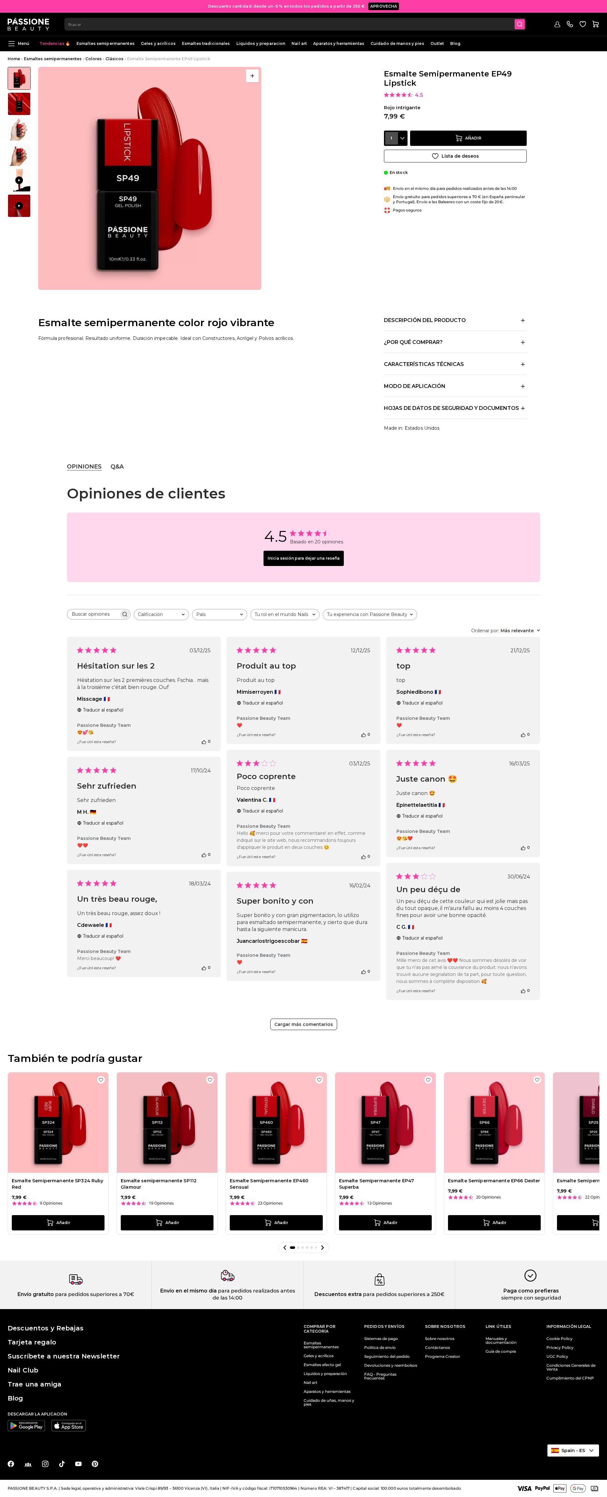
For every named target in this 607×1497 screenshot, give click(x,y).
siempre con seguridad (531, 1298)
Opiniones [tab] (84, 466)
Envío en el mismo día (188, 1291)
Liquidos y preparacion (260, 43)
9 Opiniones (51, 1203)
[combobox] (295, 24)
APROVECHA (383, 6)
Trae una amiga (34, 1384)
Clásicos (114, 58)
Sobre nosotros (439, 1339)
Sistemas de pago (381, 1339)
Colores (93, 58)
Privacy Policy (560, 1348)
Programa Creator (442, 1356)
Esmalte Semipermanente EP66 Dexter (494, 1181)
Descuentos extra (338, 1294)
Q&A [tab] (117, 466)
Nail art (299, 43)
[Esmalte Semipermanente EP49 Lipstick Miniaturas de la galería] (19, 142)
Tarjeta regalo (32, 1342)
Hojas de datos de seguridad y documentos (451, 408)
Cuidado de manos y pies (397, 43)
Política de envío (380, 1348)
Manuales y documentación (501, 1340)
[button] (285, 1247)
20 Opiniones (488, 1197)
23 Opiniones (270, 1203)
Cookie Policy (559, 1339)
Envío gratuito (36, 1294)
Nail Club (23, 1370)
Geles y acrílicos (158, 43)
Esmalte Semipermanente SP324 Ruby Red (58, 1184)
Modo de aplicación (414, 386)
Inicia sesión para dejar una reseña (304, 558)
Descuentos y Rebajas (45, 1328)
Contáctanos (437, 1348)
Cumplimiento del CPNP (570, 1378)
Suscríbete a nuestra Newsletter (64, 1356)
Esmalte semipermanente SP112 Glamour (159, 1184)
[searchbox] (93, 614)
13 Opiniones (379, 1203)
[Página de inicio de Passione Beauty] (28, 24)
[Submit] (519, 24)
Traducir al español (103, 710)
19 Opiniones (161, 1203)
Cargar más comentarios (303, 1024)
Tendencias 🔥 (55, 43)
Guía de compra (501, 1351)
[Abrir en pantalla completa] (252, 75)
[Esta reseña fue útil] (204, 741)
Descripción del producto (425, 320)
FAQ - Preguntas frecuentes (380, 1376)
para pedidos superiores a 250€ (403, 1294)
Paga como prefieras (531, 1291)
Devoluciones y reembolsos (390, 1365)
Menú (23, 43)
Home (14, 58)
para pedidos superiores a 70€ (94, 1294)
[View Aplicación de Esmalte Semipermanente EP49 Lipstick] (19, 180)
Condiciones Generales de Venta (571, 1367)
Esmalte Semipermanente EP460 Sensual (269, 1184)
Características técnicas (424, 364)
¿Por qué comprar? (413, 342)
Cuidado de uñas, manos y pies (329, 1402)
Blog (455, 43)
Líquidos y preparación (325, 1374)
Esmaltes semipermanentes (105, 43)
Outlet (437, 43)
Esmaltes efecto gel (322, 1365)
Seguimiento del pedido (387, 1356)
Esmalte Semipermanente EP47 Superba (376, 1184)
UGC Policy (557, 1356)
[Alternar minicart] (595, 24)
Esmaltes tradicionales (206, 43)
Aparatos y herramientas (338, 43)
